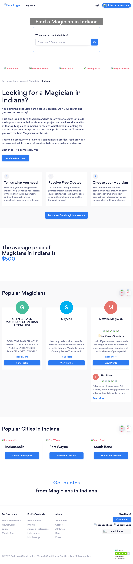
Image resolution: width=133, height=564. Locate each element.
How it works (8, 524)
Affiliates (60, 529)
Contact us (122, 519)
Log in (97, 5)
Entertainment (20, 81)
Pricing (31, 524)
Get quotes (66, 482)
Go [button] (94, 42)
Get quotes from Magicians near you (66, 215)
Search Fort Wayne (66, 455)
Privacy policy (83, 556)
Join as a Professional (38, 529)
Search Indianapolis (22, 455)
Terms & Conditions (47, 556)
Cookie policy (67, 556)
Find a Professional (11, 520)
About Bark (61, 520)
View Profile (22, 362)
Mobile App (8, 533)
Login (5, 529)
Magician (35, 81)
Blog (57, 533)
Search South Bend (111, 455)
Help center (33, 533)
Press (58, 537)
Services (6, 81)
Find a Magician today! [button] (15, 158)
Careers (59, 524)
